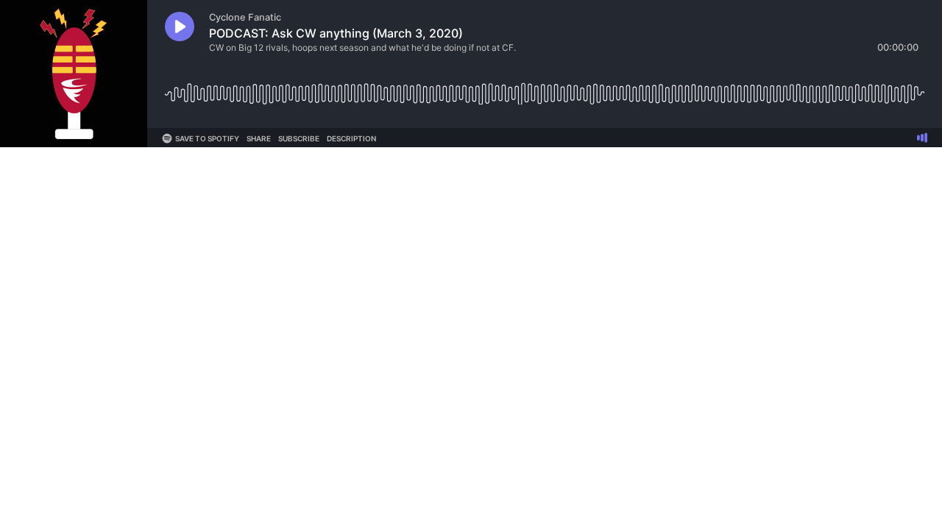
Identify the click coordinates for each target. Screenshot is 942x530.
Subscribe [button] (298, 138)
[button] (179, 26)
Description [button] (351, 138)
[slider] (544, 88)
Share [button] (259, 138)
